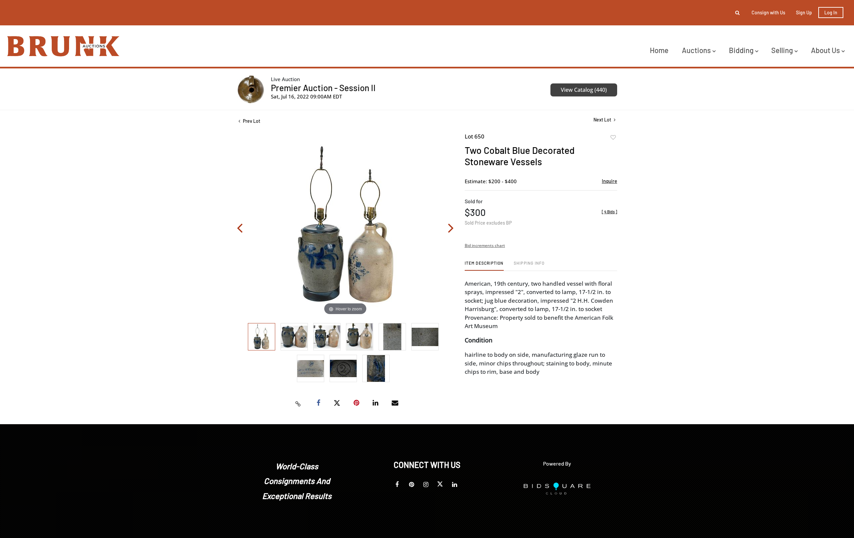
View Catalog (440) (584, 89)
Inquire (609, 181)
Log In (830, 12)
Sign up (804, 12)
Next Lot (602, 119)
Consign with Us (768, 12)
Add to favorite (613, 137)
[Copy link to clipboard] (298, 403)
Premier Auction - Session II (323, 87)
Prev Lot (251, 121)
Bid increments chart (485, 245)
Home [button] (659, 50)
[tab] (484, 265)
